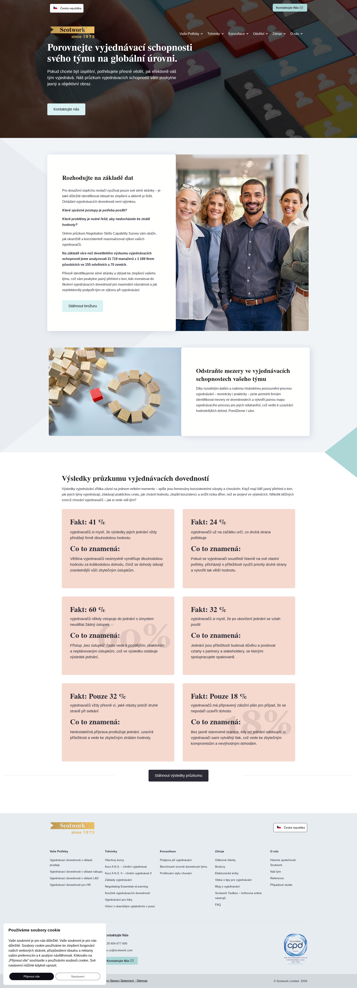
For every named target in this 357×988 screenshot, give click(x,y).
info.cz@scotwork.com (118, 950)
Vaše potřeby (189, 34)
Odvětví (258, 34)
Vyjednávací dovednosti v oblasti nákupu (76, 871)
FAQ (218, 904)
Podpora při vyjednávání (176, 860)
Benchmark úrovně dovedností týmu (183, 866)
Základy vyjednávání (118, 879)
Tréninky (213, 34)
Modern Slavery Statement (117, 980)
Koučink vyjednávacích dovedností (127, 893)
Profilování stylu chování (176, 873)
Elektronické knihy (227, 873)
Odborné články (225, 860)
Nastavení (77, 976)
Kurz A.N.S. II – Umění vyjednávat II (128, 873)
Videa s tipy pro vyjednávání (233, 879)
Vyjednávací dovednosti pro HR (70, 884)
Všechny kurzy (114, 860)
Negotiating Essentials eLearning (126, 886)
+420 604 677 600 (115, 943)
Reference (277, 878)
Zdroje (277, 34)
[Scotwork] (72, 827)
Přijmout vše (32, 976)
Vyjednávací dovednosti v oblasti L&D (74, 878)
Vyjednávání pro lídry (118, 899)
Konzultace (236, 34)
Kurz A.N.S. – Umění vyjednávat (126, 866)
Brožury (220, 866)
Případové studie (281, 884)
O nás (294, 34)
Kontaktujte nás (287, 7)
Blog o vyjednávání (227, 886)
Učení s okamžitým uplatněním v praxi (130, 906)
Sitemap (142, 980)
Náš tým (275, 871)
